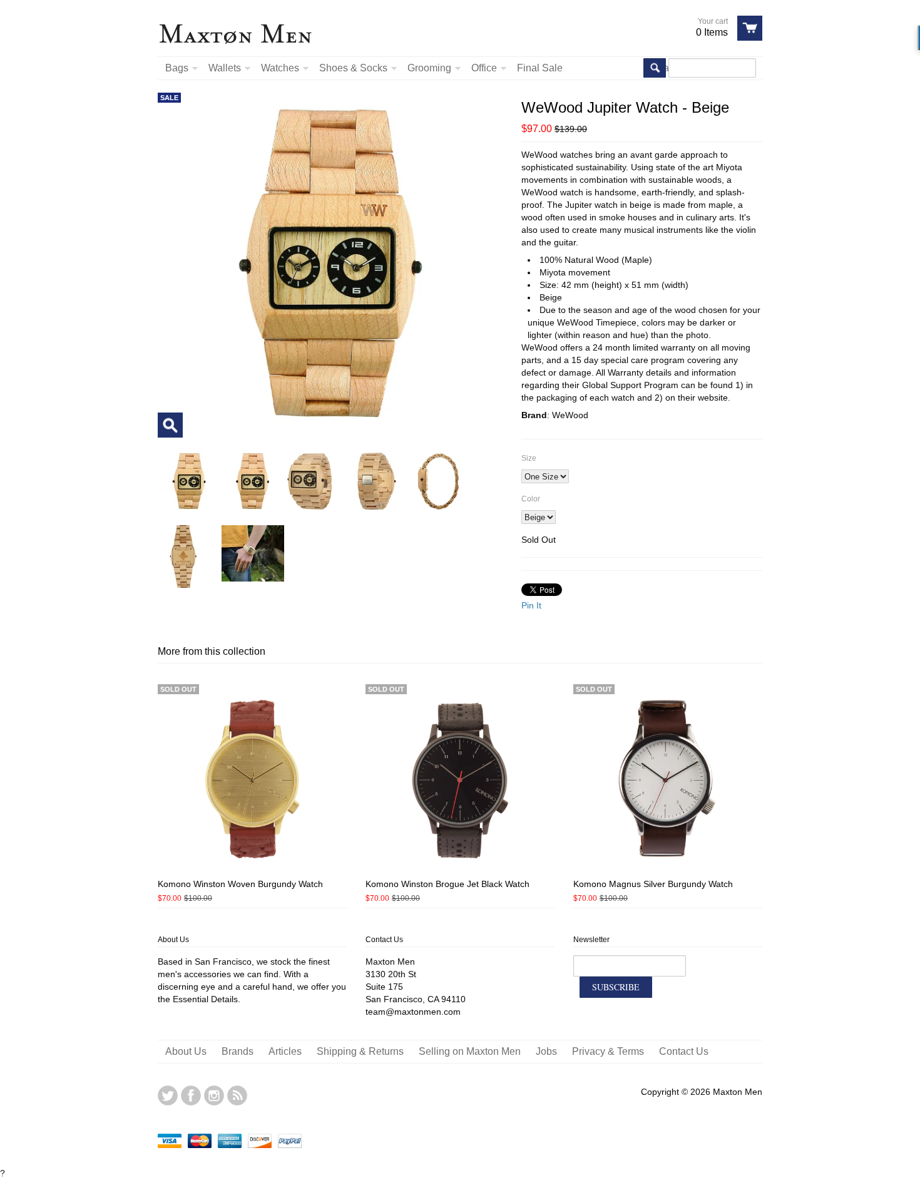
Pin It (531, 605)
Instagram (214, 1095)
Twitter (168, 1095)
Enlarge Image (170, 425)
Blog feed (237, 1095)
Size (528, 458)
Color (530, 499)
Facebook (191, 1095)
